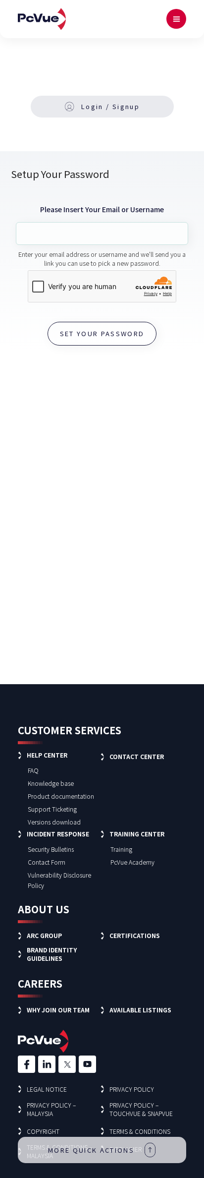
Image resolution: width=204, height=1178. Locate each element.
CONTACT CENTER (136, 756)
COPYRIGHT (43, 1131)
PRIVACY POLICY (131, 1089)
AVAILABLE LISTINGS (140, 1009)
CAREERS (40, 983)
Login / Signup (110, 106)
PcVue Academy (132, 862)
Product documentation (61, 796)
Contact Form (46, 862)
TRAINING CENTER (136, 833)
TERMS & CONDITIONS (139, 1131)
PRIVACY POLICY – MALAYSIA (51, 1109)
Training (121, 849)
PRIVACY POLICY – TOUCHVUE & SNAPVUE (141, 1109)
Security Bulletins (51, 849)
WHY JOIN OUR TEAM (58, 1009)
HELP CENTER (47, 755)
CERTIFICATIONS (134, 935)
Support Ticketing (52, 809)
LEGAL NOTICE (47, 1089)
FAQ (33, 770)
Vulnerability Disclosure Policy (59, 880)
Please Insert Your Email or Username (102, 209)
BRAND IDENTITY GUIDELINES (52, 953)
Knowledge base (51, 783)
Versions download (54, 822)
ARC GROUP (44, 935)
